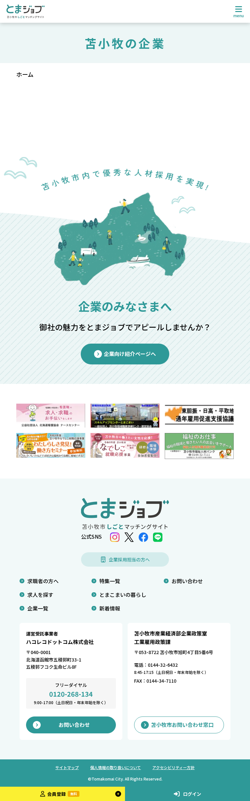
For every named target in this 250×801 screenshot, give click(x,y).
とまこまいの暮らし (122, 594)
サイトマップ (67, 767)
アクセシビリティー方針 (173, 767)
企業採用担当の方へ (129, 559)
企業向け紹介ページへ (130, 354)
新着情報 (109, 608)
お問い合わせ (187, 581)
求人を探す (40, 594)
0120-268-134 (71, 694)
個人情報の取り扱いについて (115, 767)
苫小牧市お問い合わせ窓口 (182, 725)
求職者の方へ (43, 581)
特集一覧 (109, 581)
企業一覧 (37, 608)
